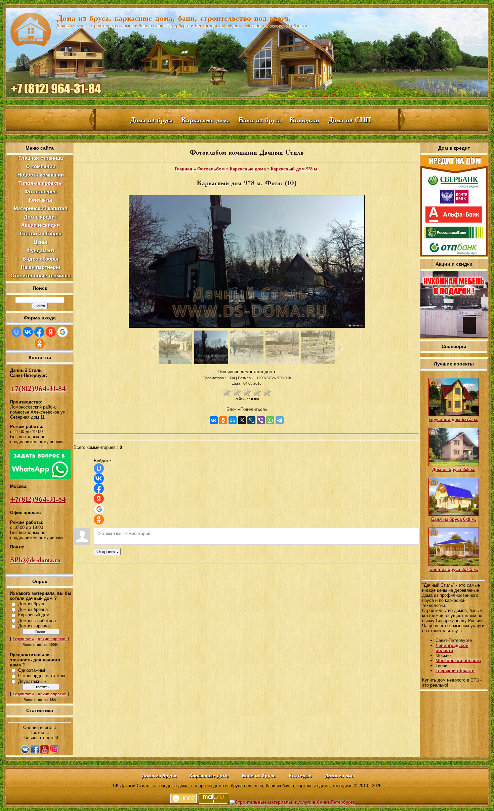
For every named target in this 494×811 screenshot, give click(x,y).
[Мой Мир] (233, 420)
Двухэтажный (32, 681)
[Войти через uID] (16, 332)
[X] (242, 420)
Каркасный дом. (34, 614)
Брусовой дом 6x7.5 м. (454, 419)
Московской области (458, 660)
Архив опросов (52, 639)
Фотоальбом (211, 168)
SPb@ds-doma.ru (35, 560)
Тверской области (455, 670)
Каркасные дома (248, 168)
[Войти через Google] (62, 331)
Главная (184, 168)
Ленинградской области (452, 648)
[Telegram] (280, 420)
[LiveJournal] (251, 420)
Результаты (23, 639)
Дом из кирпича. (34, 625)
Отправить (107, 551)
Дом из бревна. (33, 609)
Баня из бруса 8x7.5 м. (453, 569)
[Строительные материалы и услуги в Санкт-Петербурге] (292, 802)
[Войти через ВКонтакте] (28, 332)
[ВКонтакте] (214, 420)
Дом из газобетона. (37, 620)
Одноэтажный (32, 670)
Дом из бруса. (32, 603)
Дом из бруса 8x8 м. (454, 469)
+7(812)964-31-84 (38, 388)
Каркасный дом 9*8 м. (295, 168)
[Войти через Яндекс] (51, 332)
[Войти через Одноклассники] (40, 344)
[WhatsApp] (270, 420)
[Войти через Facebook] (39, 332)
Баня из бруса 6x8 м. (453, 519)
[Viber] (261, 420)
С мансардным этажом (41, 675)
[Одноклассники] (223, 420)
